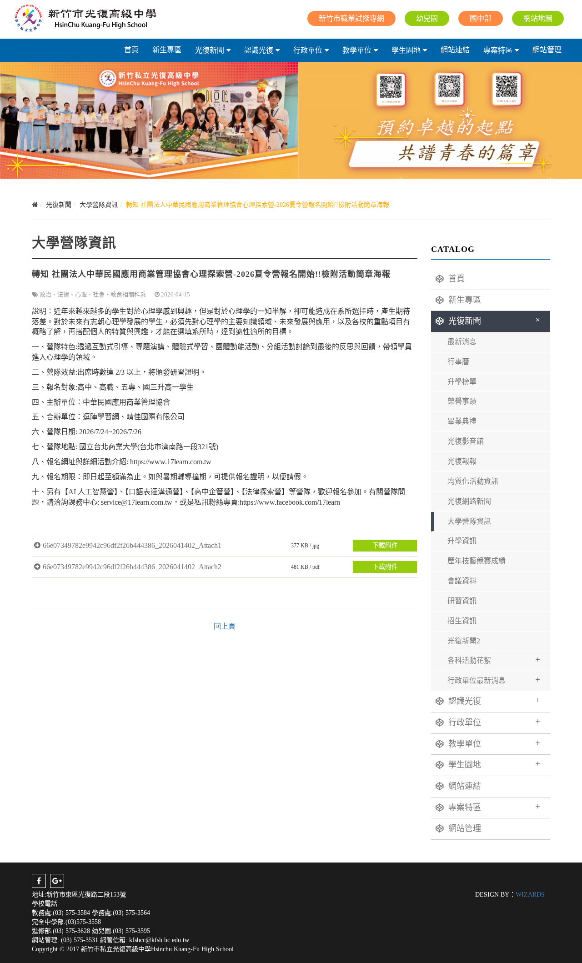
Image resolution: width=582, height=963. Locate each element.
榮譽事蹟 (462, 401)
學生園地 (406, 50)
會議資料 (462, 581)
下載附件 (385, 545)
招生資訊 (462, 621)
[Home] (35, 204)
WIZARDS (530, 894)
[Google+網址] (57, 881)
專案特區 (497, 50)
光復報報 (462, 461)
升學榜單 (462, 382)
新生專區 (166, 50)
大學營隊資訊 (469, 521)
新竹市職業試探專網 (351, 18)
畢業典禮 (462, 421)
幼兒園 (427, 18)
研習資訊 (462, 601)
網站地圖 (537, 18)
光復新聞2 (463, 641)
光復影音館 (465, 441)
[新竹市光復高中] (85, 18)
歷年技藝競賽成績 (476, 561)
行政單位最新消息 (494, 679)
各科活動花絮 (494, 659)
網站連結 (455, 50)
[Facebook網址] (39, 881)
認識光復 (258, 50)
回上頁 (225, 626)
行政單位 (307, 50)
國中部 (481, 18)
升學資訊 (462, 541)
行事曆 (458, 362)
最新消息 (462, 342)
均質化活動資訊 (472, 481)
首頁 (131, 50)
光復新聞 (209, 50)
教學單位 (356, 50)
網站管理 (547, 50)
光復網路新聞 (469, 501)
